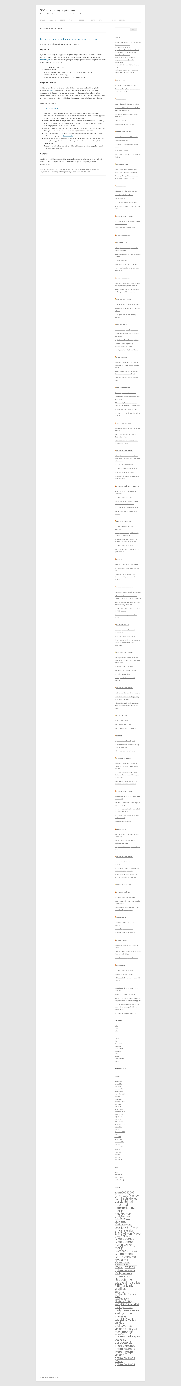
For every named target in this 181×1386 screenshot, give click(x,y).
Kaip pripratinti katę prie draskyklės (126, 202)
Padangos (118, 1046)
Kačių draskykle (121, 324)
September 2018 (120, 1124)
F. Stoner (120, 1251)
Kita (100, 20)
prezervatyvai (92, 169)
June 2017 (118, 1137)
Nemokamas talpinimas (123, 521)
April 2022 (118, 1107)
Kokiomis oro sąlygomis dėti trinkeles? (126, 564)
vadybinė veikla (125, 1319)
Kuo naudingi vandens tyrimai (124, 929)
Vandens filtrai (121, 917)
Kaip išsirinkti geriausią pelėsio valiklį (126, 85)
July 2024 (117, 1096)
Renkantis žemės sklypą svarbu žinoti (126, 958)
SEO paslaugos (121, 99)
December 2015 (119, 1149)
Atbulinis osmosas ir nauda (123, 822)
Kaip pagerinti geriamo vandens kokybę (127, 508)
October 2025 (119, 1081)
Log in (116, 1172)
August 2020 (118, 1117)
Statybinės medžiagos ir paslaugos (127, 486)
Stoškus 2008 (123, 1301)
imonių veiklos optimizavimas (125, 1268)
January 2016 (119, 1147)
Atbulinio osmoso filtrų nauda (124, 974)
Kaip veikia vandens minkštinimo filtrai (127, 50)
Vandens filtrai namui (121, 141)
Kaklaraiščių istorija (120, 120)
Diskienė (120, 1218)
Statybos (117, 1056)
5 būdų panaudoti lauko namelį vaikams (127, 304)
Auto (116, 1026)
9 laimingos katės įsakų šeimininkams (126, 350)
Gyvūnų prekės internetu (124, 423)
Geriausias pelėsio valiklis (122, 55)
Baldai (42, 20)
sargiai (79, 172)
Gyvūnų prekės (121, 186)
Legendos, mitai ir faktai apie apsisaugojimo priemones (69, 38)
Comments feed (120, 1177)
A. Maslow (132, 1195)
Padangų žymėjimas (121, 260)
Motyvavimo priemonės (123, 1274)
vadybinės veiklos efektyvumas (127, 1305)
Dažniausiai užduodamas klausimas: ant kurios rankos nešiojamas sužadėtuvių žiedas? (127, 705)
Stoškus (119, 1291)
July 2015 (117, 1154)
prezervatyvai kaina (58, 172)
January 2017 (119, 1139)
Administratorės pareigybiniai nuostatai (126, 1201)
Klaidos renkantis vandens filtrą (124, 472)
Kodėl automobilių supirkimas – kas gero (127, 693)
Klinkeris (119, 559)
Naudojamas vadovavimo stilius (127, 1280)
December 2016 (119, 1142)
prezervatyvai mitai (70, 172)
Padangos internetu (123, 235)
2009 (131, 1192)
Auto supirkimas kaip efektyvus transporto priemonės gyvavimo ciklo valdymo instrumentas (127, 458)
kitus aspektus (68, 136)
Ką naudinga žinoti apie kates (124, 195)
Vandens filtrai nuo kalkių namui (125, 636)
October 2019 (119, 1122)
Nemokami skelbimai (118, 20)
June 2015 (118, 1157)
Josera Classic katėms (121, 721)
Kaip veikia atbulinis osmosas (124, 465)
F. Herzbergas (124, 1238)
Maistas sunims (121, 829)
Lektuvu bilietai (121, 80)
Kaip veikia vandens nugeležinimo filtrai (127, 468)
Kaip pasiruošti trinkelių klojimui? (125, 741)
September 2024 (120, 1094)
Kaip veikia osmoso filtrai (122, 47)
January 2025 (119, 1089)
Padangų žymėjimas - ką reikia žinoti (126, 409)
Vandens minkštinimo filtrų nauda (125, 52)
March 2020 (118, 1119)
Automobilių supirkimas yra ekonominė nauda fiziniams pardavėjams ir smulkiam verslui (127, 365)
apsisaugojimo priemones (80, 169)
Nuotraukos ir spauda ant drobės (125, 994)
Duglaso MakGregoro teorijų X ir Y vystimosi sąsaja (126, 1225)
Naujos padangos (122, 164)
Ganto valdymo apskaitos (125, 1258)
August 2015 (118, 1152)
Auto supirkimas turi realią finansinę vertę (128, 592)
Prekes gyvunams (121, 715)
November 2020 (120, 1112)
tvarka (133, 1302)
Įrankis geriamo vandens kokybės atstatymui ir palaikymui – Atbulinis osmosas (126, 576)
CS (106, 20)
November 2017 (120, 1132)
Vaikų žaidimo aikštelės (123, 299)
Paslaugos (52, 20)
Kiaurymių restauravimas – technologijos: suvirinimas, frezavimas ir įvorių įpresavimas (127, 642)
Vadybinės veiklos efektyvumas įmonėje (127, 1313)
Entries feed (118, 1175)
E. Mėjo (120, 1233)
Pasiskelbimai (82, 20)
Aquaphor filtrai (119, 62)
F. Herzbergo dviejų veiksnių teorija (125, 1245)
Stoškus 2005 (122, 1298)
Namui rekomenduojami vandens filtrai (127, 104)
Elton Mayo (133, 1233)
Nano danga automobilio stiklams (125, 393)
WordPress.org (119, 1180)
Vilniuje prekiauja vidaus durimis (125, 897)
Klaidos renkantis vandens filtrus (125, 932)
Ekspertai (119, 736)
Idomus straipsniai (122, 625)
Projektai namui (121, 940)
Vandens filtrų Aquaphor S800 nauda (126, 137)
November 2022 (120, 1101)
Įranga (117, 1038)
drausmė (128, 1219)
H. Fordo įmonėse (123, 1264)
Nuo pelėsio (118, 1043)
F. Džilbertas (126, 1236)
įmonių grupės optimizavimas (125, 1347)
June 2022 (118, 1104)
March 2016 (118, 1144)
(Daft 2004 (118, 1193)
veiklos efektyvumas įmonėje (126, 1330)
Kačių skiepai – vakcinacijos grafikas (126, 191)
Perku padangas (121, 242)
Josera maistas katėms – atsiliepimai (126, 728)
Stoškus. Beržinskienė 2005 (126, 1295)
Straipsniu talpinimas (123, 758)
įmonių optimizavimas (125, 1362)
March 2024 (118, 1099)
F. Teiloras (131, 1250)
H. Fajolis (118, 1263)
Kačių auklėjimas (120, 199)
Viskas (93, 20)
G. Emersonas (124, 1254)
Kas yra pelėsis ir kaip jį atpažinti (124, 60)
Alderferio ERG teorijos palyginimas (125, 1211)
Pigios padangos (121, 357)
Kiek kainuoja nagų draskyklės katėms (126, 330)
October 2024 (119, 1091)
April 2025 (118, 1086)
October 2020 (119, 1114)
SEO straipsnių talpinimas (57, 10)
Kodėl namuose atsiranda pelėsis (125, 57)
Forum (71, 20)
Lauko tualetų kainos (121, 151)
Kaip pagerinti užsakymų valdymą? (125, 1013)
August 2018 (118, 1127)
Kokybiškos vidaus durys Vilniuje (125, 124)
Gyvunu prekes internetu (124, 884)
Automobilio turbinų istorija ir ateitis (126, 264)
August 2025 (118, 1084)
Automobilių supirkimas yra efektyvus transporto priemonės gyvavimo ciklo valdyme (126, 766)
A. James (120, 1195)
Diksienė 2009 (126, 1216)
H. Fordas (125, 1262)
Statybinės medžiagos (123, 892)
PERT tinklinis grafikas (124, 1287)
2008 (125, 1192)
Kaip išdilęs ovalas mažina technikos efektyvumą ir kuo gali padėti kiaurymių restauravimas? (127, 774)
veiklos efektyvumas (124, 1324)
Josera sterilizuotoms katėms (124, 724)
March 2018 (118, 1129)
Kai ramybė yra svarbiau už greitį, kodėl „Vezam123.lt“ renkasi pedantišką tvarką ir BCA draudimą (128, 1006)
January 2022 (119, 1109)
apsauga (51, 90)
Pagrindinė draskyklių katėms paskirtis (126, 340)
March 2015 (118, 1159)
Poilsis (62, 20)
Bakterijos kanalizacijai (124, 132)
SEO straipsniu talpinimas (124, 451)
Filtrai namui (120, 965)
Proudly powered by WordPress (49, 1377)
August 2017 (118, 1134)
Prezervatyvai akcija (51, 108)
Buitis (116, 1031)
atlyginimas (118, 1216)
